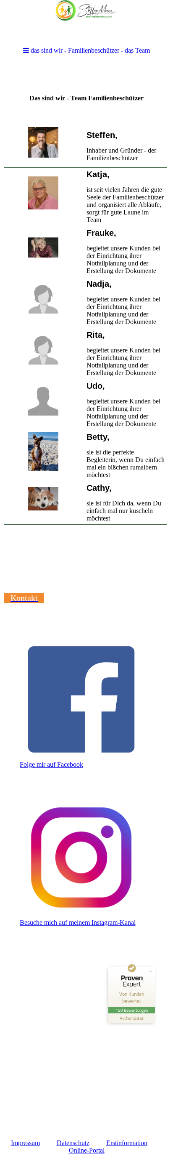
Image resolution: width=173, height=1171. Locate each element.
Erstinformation (126, 1142)
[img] (86, 22)
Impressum (25, 1142)
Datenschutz (73, 1142)
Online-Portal (87, 1150)
